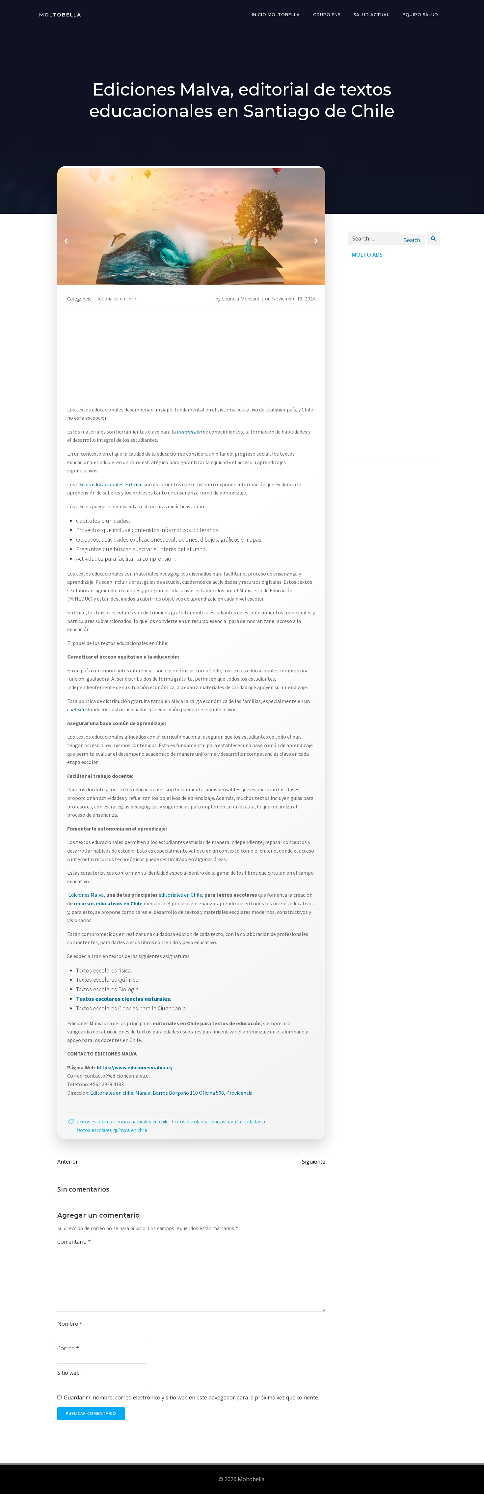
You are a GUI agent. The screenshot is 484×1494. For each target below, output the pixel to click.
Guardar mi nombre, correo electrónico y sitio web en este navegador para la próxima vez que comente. (191, 1397)
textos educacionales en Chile (109, 484)
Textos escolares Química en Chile (112, 1130)
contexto (76, 709)
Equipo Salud (420, 14)
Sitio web (68, 1372)
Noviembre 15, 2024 (293, 299)
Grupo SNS (326, 14)
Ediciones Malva (85, 894)
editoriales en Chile (116, 299)
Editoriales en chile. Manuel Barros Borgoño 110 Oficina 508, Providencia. (172, 1092)
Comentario (74, 1241)
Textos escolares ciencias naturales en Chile (123, 1121)
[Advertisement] (191, 359)
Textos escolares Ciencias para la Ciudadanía (218, 1121)
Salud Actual (372, 14)
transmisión (189, 431)
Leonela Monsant (240, 299)
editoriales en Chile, (181, 894)
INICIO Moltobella (276, 14)
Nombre (69, 1323)
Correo (68, 1348)
